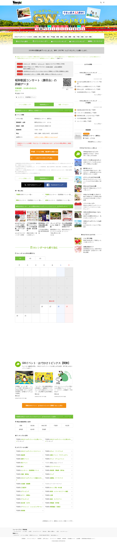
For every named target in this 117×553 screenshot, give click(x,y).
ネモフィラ (26, 64)
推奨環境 (39, 538)
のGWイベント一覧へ (24, 194)
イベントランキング (59, 41)
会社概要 (78, 538)
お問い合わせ (45, 538)
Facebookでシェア (57, 185)
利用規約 (23, 538)
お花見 (30, 531)
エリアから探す (23, 41)
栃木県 (32, 429)
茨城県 (44, 429)
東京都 (32, 425)
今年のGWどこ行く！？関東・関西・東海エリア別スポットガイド (42, 74)
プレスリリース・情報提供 (55, 538)
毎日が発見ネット (54, 535)
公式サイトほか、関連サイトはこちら (45, 137)
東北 (40, 37)
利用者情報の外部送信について (88, 538)
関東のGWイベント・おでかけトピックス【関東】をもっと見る (44, 405)
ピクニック (41, 64)
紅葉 (58, 531)
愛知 (61, 37)
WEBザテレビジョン (34, 535)
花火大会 (44, 531)
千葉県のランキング (29, 440)
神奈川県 (44, 425)
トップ (24, 104)
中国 (78, 37)
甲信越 (53, 37)
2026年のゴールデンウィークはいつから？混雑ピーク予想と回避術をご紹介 (46, 71)
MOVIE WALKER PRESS (44, 535)
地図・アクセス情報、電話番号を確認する (44, 151)
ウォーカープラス (17, 531)
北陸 (66, 37)
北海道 (35, 37)
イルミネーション (63, 531)
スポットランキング (77, 41)
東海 (57, 37)
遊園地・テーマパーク (95, 41)
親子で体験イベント (29, 68)
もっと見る (97, 94)
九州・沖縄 (88, 37)
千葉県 (18, 93)
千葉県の (28, 451)
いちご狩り (24, 531)
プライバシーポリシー (31, 538)
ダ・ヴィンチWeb (24, 535)
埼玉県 (67, 425)
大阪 (74, 37)
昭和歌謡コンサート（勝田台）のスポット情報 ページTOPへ (58, 521)
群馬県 (21, 429)
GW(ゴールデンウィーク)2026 (23, 37)
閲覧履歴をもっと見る (94, 141)
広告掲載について (71, 538)
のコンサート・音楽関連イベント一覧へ (58, 195)
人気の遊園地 (58, 67)
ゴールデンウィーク (37, 531)
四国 (82, 37)
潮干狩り (34, 64)
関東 (44, 37)
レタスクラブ (16, 535)
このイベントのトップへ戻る (44, 158)
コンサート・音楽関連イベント (26, 97)
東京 (48, 37)
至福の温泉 (49, 67)
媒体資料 (64, 538)
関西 (70, 37)
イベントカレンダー (41, 41)
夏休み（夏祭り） (51, 531)
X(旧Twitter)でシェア (34, 185)
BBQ (47, 64)
